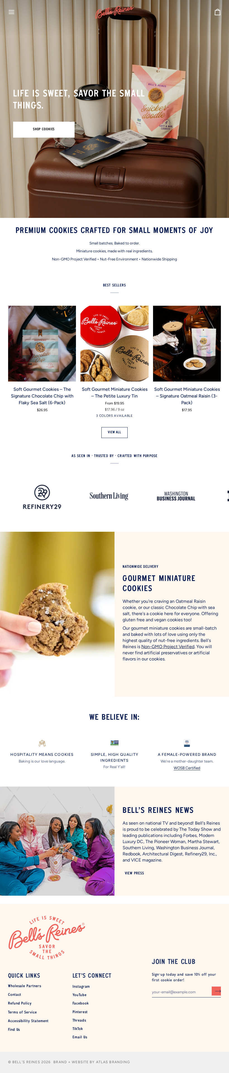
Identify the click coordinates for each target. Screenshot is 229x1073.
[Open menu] (16, 12)
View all (114, 432)
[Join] (216, 991)
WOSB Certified (187, 768)
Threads (79, 1020)
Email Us (80, 1037)
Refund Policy (20, 1003)
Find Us (14, 1030)
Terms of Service (22, 1012)
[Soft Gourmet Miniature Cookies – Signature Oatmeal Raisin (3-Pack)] (187, 344)
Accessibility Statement (28, 1021)
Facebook (81, 1003)
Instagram (81, 987)
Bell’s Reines (26, 1062)
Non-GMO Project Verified (167, 646)
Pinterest (80, 1012)
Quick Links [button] (24, 976)
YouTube (80, 995)
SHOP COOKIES (44, 129)
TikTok (78, 1029)
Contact (15, 995)
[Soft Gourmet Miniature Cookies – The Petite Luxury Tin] (114, 344)
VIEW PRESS (134, 873)
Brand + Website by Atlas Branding (91, 1062)
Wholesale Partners (24, 986)
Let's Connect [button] (92, 976)
